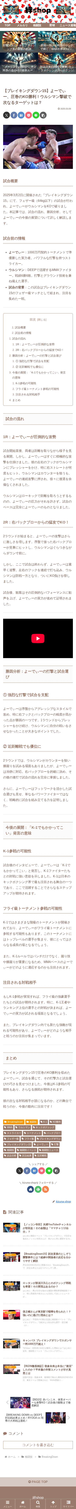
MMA (9, 1127)
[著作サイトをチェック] (30, 1189)
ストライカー (14, 1133)
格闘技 (33, 1121)
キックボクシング (45, 1127)
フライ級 (29, 1138)
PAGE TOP (39, 1482)
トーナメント (34, 1133)
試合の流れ (19, 338)
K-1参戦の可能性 (26, 383)
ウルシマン (24, 1127)
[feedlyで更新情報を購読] (38, 1189)
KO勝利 (57, 1121)
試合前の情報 (23, 332)
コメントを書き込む (38, 1445)
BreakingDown (15, 1121)
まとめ (16, 400)
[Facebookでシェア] (14, 115)
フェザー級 (13, 1138)
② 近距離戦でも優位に (30, 366)
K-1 (45, 1121)
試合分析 (11, 1155)
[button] (43, 115)
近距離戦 (42, 1155)
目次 (33, 319)
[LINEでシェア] (36, 115)
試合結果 (27, 1155)
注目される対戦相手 (28, 394)
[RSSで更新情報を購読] (45, 1189)
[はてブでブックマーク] (21, 115)
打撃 (56, 1144)
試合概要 (20, 327)
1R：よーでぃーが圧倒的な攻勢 (35, 344)
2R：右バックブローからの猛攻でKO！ (40, 349)
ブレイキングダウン (50, 1138)
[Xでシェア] (6, 115)
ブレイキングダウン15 (19, 1144)
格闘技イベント (28, 1150)
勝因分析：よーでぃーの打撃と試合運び (36, 355)
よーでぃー (42, 1144)
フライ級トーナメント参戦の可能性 (37, 388)
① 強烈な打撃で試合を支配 (32, 361)
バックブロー (54, 1133)
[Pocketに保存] (28, 115)
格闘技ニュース (50, 1150)
